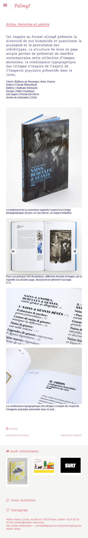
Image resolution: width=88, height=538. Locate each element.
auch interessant (24, 451)
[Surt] (70, 466)
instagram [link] (19, 510)
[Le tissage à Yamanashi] (44, 466)
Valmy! (22, 5)
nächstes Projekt (71, 435)
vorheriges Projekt (17, 435)
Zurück (13, 428)
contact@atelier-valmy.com (29, 522)
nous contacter (23, 500)
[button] (13, 251)
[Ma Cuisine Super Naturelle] (17, 472)
